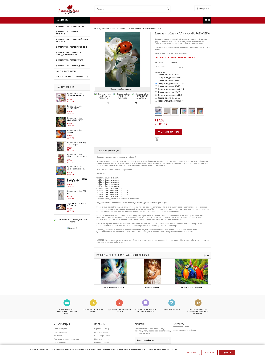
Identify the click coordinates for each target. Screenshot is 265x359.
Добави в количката (169, 132)
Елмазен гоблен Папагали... (191, 288)
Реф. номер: (160, 62)
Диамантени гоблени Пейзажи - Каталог (72, 40)
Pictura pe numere (101, 339)
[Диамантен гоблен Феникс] (61, 138)
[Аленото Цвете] (69, 14)
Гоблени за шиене (101, 343)
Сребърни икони (101, 332)
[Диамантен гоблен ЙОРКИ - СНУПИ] (61, 114)
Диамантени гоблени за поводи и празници (68, 53)
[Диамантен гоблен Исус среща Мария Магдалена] (61, 150)
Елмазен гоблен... (152, 288)
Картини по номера (102, 329)
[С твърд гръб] (166, 111)
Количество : (160, 67)
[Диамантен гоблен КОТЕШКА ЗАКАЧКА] (61, 102)
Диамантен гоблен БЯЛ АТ (76, 192)
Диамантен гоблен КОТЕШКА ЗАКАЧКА (75, 95)
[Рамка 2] (191, 111)
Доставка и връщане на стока (66, 339)
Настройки (191, 352)
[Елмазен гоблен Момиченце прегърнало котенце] (152, 260)
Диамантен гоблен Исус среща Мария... (77, 143)
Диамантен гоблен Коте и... (114, 288)
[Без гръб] (158, 111)
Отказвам (209, 352)
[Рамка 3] (200, 111)
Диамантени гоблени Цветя (70, 26)
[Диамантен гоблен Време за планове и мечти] (61, 175)
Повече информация (107, 150)
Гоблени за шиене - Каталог (70, 77)
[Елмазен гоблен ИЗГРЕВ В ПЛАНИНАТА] (61, 187)
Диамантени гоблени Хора (69, 60)
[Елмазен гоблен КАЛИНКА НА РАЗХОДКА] (103, 98)
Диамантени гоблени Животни (67, 33)
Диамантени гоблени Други (70, 66)
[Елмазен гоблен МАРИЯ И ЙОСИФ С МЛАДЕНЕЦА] (61, 211)
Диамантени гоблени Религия (71, 47)
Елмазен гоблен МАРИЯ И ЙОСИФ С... (77, 204)
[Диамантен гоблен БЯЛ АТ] (61, 199)
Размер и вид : (161, 72)
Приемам (227, 352)
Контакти (58, 336)
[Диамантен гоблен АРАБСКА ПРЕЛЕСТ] (61, 126)
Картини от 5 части (66, 71)
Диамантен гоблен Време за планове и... (76, 168)
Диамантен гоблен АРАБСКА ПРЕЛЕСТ (75, 119)
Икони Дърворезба (102, 336)
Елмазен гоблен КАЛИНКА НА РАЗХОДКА (145, 29)
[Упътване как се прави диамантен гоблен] (72, 221)
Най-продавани (65, 87)
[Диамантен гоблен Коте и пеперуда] (113, 260)
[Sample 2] (72, 228)
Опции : (158, 106)
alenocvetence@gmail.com (190, 330)
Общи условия (60, 343)
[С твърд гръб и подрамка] (175, 111)
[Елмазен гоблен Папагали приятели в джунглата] (191, 260)
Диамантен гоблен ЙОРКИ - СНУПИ (75, 107)
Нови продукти (60, 329)
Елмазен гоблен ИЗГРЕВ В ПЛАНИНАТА (77, 180)
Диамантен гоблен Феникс (75, 131)
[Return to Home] (95, 29)
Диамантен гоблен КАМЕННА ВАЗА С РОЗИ (77, 156)
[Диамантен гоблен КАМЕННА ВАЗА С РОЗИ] (61, 162)
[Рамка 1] (183, 111)
